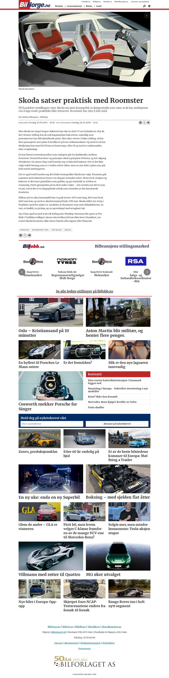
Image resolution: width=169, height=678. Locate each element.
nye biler (56, 230)
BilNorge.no (54, 626)
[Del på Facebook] (140, 123)
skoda (67, 230)
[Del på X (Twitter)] (144, 123)
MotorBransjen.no (121, 2)
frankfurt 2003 (40, 230)
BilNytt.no (97, 2)
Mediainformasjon (90, 643)
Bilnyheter (59, 6)
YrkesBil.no (85, 2)
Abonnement (71, 643)
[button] (21, 272)
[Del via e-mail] (148, 123)
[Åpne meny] (149, 6)
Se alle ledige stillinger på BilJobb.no (84, 291)
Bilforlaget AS (58, 632)
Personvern (84, 648)
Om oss (58, 643)
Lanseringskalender (74, 6)
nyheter (24, 230)
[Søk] (144, 6)
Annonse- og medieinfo (140, 2)
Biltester (89, 6)
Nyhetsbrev (108, 643)
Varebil (99, 6)
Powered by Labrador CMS (84, 674)
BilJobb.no (107, 2)
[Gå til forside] (34, 4)
